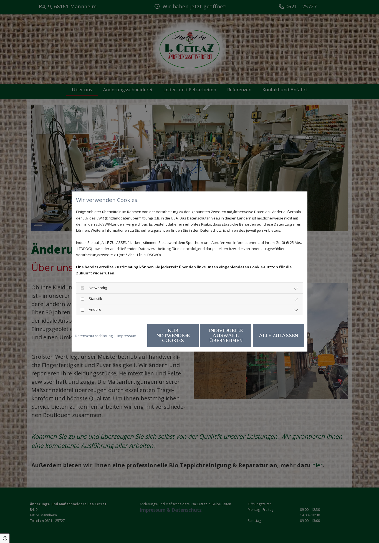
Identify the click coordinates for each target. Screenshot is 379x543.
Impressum (126, 335)
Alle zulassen (278, 335)
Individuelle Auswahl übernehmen (226, 335)
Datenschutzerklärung (94, 335)
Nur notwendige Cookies (173, 335)
